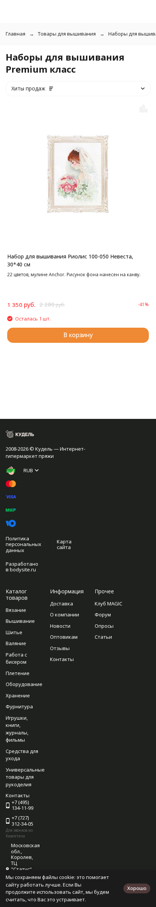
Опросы (104, 625)
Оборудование (24, 684)
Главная (15, 33)
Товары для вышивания (67, 33)
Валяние (16, 643)
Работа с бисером (16, 658)
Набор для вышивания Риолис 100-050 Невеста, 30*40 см (70, 260)
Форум (103, 614)
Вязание (16, 610)
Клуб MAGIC (108, 603)
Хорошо (137, 888)
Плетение (18, 673)
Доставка (61, 603)
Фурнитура (19, 706)
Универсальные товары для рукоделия (25, 777)
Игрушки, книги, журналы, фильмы (17, 729)
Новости (60, 625)
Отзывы (60, 648)
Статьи (103, 636)
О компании (64, 614)
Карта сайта (64, 544)
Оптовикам (64, 636)
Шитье (14, 632)
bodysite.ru (23, 569)
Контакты (62, 659)
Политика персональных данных (23, 544)
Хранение (18, 695)
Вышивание (20, 621)
